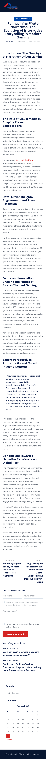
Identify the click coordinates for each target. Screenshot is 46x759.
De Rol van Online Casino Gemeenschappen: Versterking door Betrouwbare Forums (22, 667)
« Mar (9, 739)
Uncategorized (23, 19)
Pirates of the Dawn (24, 160)
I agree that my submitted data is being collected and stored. (22, 625)
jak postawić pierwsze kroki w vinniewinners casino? (21, 653)
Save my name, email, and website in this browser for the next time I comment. (23, 603)
